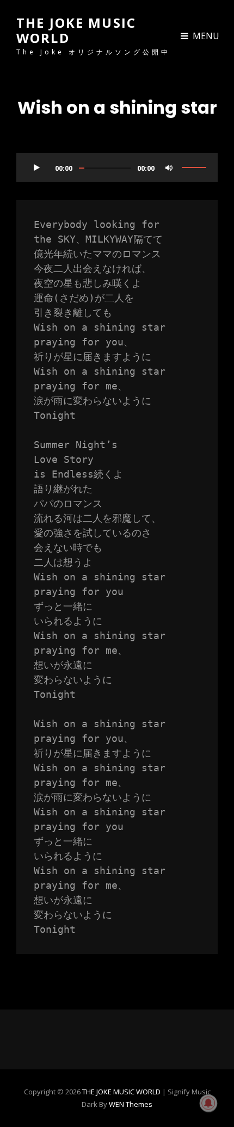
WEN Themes (130, 1104)
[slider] (194, 167)
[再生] (36, 167)
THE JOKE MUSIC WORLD (76, 30)
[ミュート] (168, 167)
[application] (117, 164)
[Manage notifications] (208, 1103)
